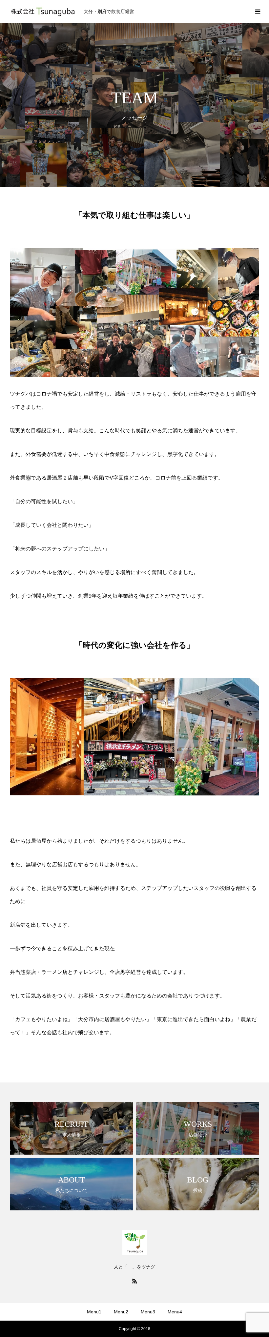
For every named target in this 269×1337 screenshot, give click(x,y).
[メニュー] (257, 11)
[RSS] (134, 1281)
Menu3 (148, 1311)
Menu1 (94, 1311)
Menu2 (121, 1311)
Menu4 (175, 1311)
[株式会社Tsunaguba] (42, 11)
